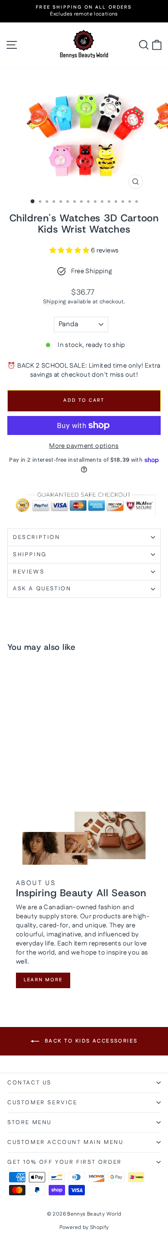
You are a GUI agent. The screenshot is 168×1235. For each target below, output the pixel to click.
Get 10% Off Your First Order (64, 1162)
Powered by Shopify (84, 1227)
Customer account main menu (65, 1142)
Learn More (43, 980)
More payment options (84, 446)
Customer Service (42, 1102)
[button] (70, 250)
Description (36, 537)
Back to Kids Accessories (90, 1041)
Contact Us (29, 1083)
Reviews (28, 572)
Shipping (54, 302)
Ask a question (42, 588)
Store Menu (29, 1122)
